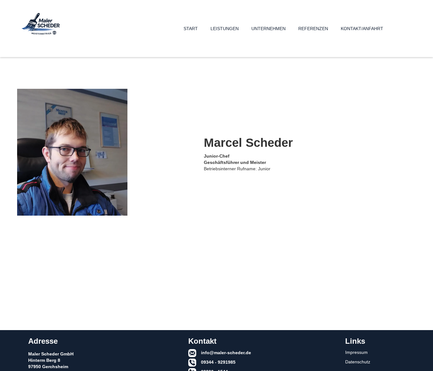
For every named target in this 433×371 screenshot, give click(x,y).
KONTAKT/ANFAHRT (362, 28)
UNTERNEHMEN (268, 28)
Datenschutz (357, 361)
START (191, 28)
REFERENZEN (313, 28)
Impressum (356, 352)
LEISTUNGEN (224, 28)
